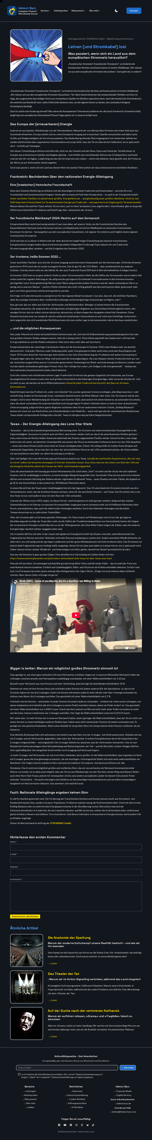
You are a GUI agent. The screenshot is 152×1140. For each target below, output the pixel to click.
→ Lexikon (29, 1107)
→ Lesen (52, 963)
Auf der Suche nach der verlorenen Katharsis (83, 1010)
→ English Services (122, 1095)
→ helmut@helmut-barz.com (122, 1112)
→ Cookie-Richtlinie (76, 1099)
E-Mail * (13, 854)
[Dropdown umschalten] (49, 10)
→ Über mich (29, 1103)
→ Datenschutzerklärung (76, 1095)
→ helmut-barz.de (122, 1103)
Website (14, 867)
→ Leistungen (29, 1091)
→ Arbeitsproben (29, 1095)
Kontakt (134, 10)
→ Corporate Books (122, 1091)
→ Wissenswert (29, 1099)
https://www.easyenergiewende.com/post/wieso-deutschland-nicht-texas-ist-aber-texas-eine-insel (61, 558)
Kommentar (16, 879)
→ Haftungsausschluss (76, 1103)
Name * (13, 842)
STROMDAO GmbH (60, 823)
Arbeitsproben (61, 10)
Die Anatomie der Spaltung (69, 937)
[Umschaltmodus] (116, 10)
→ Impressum (76, 1091)
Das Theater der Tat (63, 974)
